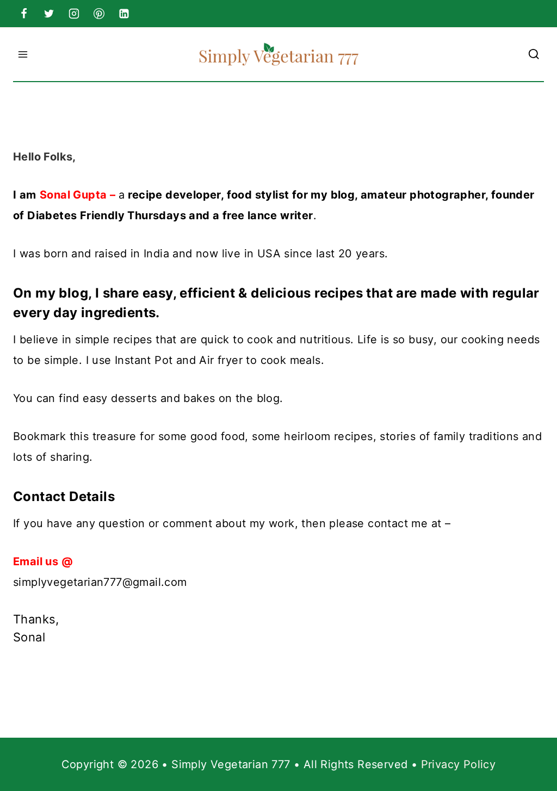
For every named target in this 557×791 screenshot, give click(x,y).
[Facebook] (24, 13)
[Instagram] (74, 13)
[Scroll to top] (530, 747)
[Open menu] (23, 54)
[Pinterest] (99, 13)
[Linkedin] (124, 13)
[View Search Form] (534, 54)
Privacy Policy (458, 764)
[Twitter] (49, 13)
